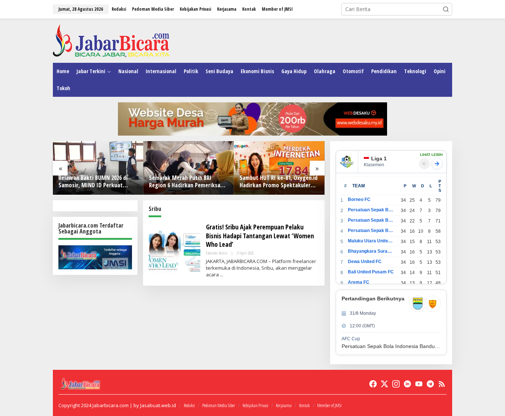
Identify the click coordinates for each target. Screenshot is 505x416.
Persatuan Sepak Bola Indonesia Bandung (371, 209)
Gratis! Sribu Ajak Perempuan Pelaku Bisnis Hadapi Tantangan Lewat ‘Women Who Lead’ (260, 235)
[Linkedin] (407, 384)
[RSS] (442, 384)
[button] (446, 9)
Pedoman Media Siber (218, 405)
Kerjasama (284, 405)
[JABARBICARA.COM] (111, 40)
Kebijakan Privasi (255, 405)
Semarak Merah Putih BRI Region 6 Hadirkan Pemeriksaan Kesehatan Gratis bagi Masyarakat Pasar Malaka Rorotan (187, 182)
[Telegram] (430, 384)
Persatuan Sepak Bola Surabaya (371, 230)
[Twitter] (384, 384)
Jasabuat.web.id (158, 405)
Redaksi (189, 405)
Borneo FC (359, 199)
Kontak (304, 405)
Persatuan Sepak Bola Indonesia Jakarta (371, 220)
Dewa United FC (365, 261)
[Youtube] (419, 384)
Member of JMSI (329, 405)
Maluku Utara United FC (371, 240)
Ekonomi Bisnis (216, 253)
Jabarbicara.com (110, 405)
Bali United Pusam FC (371, 272)
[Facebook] (373, 384)
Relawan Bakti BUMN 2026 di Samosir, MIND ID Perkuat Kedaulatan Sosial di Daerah (93, 182)
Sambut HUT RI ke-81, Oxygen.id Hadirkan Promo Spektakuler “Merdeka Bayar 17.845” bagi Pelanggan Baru (279, 182)
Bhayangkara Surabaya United (371, 251)
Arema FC (358, 282)
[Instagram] (396, 384)
